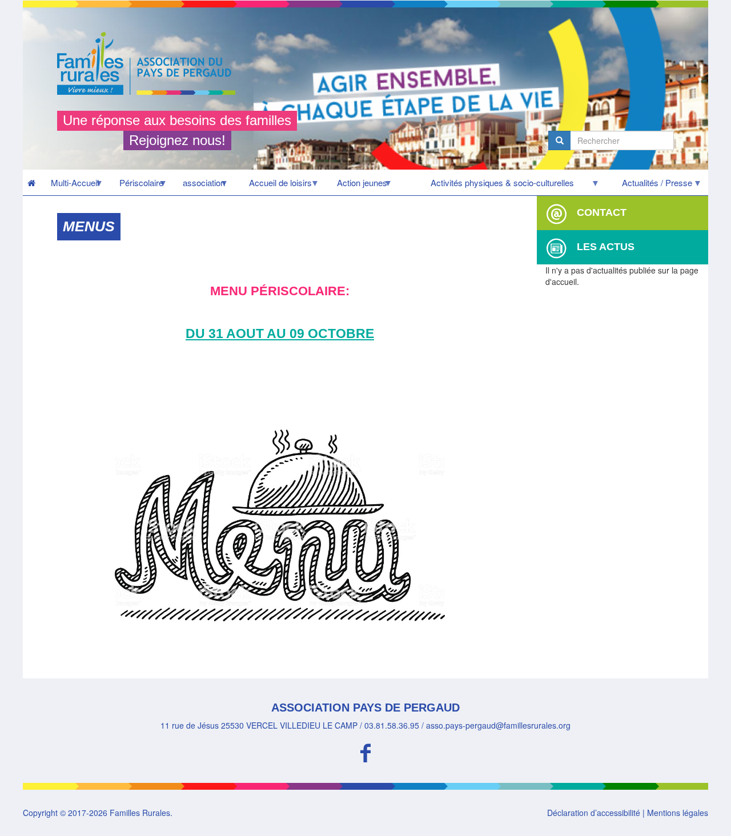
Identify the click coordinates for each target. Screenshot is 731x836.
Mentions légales (677, 812)
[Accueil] (150, 63)
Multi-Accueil (69, 185)
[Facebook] (365, 751)
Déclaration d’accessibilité (593, 812)
